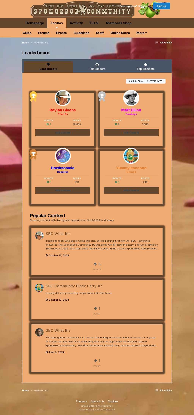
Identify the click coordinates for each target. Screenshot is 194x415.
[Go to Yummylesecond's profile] (131, 156)
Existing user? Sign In (133, 6)
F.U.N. (94, 23)
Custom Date (155, 81)
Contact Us (97, 401)
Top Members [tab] (145, 68)
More (141, 33)
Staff (100, 33)
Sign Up (161, 5)
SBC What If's (58, 233)
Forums (57, 23)
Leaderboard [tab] (48, 68)
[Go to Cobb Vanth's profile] (39, 332)
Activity (76, 23)
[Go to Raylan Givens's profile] (63, 98)
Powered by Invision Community (97, 409)
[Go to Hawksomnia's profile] (63, 156)
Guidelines (81, 33)
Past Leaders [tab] (97, 68)
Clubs (27, 33)
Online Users (120, 33)
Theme (80, 401)
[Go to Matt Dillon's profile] (131, 98)
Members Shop (118, 23)
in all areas (135, 81)
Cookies (113, 401)
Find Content (62, 132)
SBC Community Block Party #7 (74, 286)
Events (61, 33)
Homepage (35, 23)
